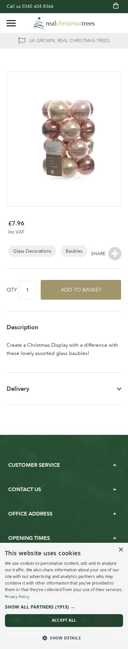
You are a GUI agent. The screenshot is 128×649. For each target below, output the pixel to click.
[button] (64, 607)
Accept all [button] (64, 620)
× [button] (120, 549)
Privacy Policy (17, 596)
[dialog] (64, 596)
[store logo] (64, 23)
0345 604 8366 (37, 6)
